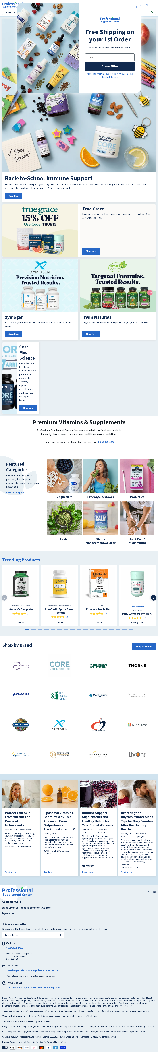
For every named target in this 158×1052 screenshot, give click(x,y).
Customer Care (11, 908)
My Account (9, 919)
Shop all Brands (144, 652)
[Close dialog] (136, 7)
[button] (151, 3)
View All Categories (16, 498)
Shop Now (13, 202)
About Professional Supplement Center (26, 914)
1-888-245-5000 (106, 448)
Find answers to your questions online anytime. (33, 993)
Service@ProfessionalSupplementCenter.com (33, 976)
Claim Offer (110, 66)
